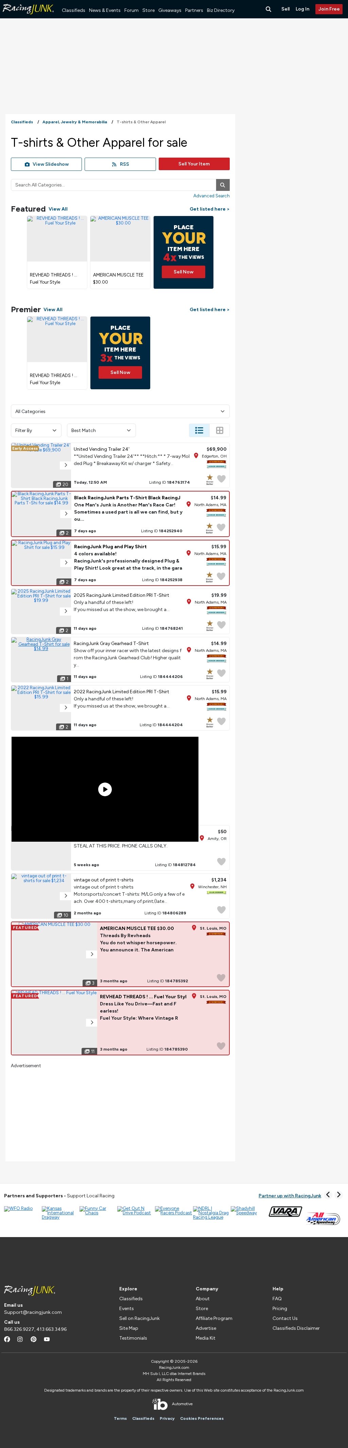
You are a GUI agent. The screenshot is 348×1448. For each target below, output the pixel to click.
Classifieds (73, 10)
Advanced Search (211, 195)
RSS (124, 164)
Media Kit (205, 1338)
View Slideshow (51, 164)
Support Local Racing (59, 1196)
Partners (194, 10)
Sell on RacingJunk (139, 1318)
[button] (65, 465)
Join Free (329, 9)
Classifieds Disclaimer (296, 1328)
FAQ (277, 1299)
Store (148, 10)
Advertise (206, 1328)
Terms (120, 1418)
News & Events (105, 10)
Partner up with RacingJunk (290, 1196)
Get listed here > (210, 209)
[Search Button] (269, 9)
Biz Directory (220, 10)
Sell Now (183, 272)
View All (58, 209)
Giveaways (169, 10)
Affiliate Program (214, 1318)
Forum (131, 10)
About (203, 1299)
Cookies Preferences (202, 1418)
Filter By (23, 430)
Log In (302, 9)
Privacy (167, 1418)
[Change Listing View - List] (199, 430)
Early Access (25, 448)
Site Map (128, 1328)
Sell (285, 9)
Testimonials (133, 1338)
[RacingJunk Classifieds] (28, 17)
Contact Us (285, 1318)
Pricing (280, 1308)
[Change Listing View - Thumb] (219, 430)
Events (126, 1308)
